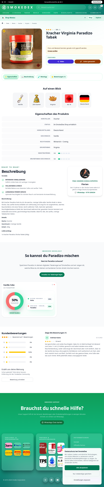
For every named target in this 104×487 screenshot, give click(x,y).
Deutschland (97, 2)
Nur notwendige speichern (82, 474)
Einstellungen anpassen (82, 480)
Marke (13, 23)
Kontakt (76, 442)
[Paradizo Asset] (22, 49)
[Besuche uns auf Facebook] (51, 480)
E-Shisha (17, 13)
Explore (98, 18)
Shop (90, 18)
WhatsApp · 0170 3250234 (85, 192)
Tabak (27, 13)
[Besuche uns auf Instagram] (45, 480)
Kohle (36, 13)
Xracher (20, 23)
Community (95, 13)
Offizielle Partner (79, 445)
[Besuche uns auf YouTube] (57, 480)
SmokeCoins (81, 13)
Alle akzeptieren (82, 468)
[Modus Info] (85, 17)
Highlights (66, 13)
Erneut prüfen (52, 51)
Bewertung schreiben (17, 380)
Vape (56, 13)
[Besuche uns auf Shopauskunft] (60, 461)
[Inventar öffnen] (95, 7)
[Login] (90, 7)
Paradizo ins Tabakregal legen (52, 275)
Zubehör (46, 13)
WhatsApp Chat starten (53, 422)
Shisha (6, 13)
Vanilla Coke (9, 285)
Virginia (27, 23)
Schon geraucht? (89, 61)
